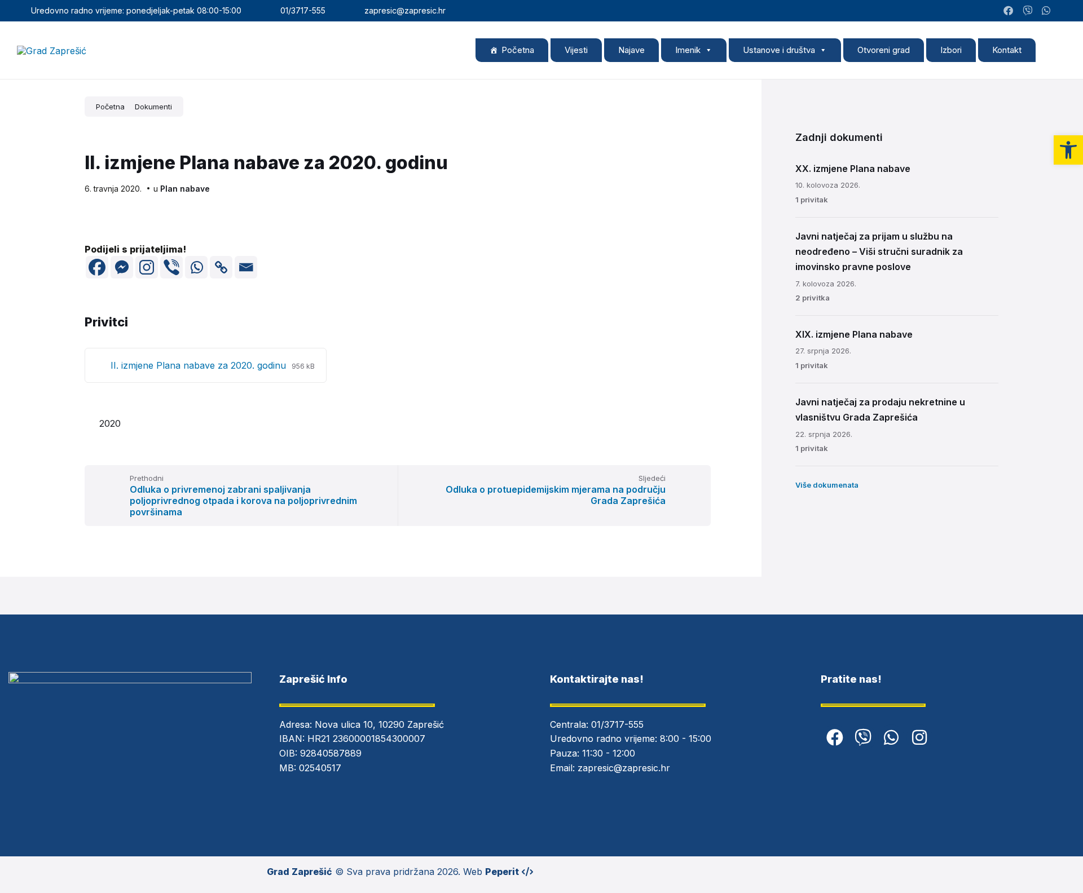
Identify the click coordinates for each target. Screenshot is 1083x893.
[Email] (246, 267)
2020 (110, 423)
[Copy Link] (221, 267)
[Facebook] (97, 267)
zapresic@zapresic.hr (624, 767)
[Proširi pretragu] (1055, 49)
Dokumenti (153, 106)
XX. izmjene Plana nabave (852, 168)
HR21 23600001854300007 (366, 738)
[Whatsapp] (196, 267)
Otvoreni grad (883, 50)
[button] (1068, 150)
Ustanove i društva (779, 50)
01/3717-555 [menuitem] (302, 10)
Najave (631, 50)
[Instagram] (1062, 10)
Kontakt (1007, 50)
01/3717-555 (617, 724)
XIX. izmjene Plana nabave (854, 334)
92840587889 (331, 753)
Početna (517, 50)
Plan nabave (185, 188)
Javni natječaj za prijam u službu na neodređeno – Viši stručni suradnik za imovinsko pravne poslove (879, 251)
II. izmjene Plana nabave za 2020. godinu (200, 365)
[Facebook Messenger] (122, 267)
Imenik (688, 50)
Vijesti (576, 50)
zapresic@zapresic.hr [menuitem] (405, 10)
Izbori (951, 50)
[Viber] (171, 267)
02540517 (320, 767)
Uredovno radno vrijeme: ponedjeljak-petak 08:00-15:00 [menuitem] (136, 10)
